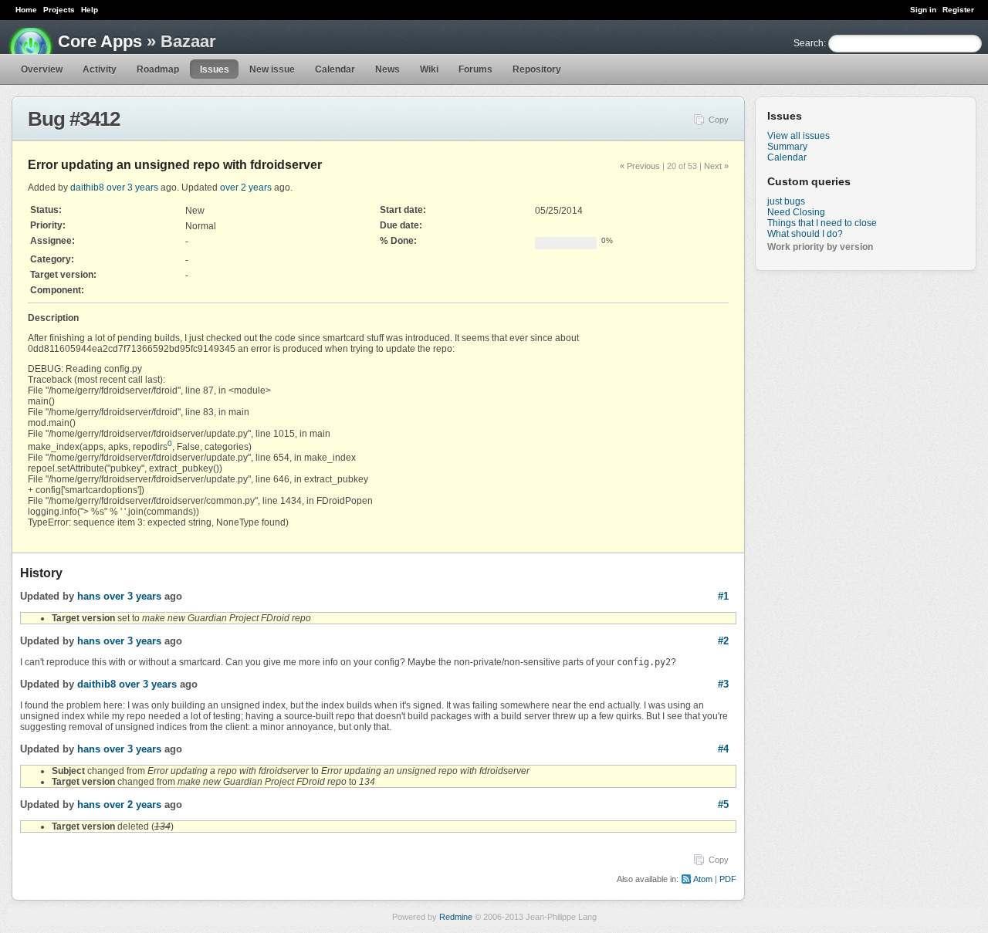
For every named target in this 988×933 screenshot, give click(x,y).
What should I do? (805, 233)
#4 (723, 749)
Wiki (429, 69)
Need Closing (796, 212)
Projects (59, 9)
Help (89, 9)
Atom (702, 879)
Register (958, 9)
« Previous (640, 166)
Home (26, 9)
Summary (787, 146)
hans (88, 596)
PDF (727, 879)
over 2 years (246, 187)
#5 (723, 804)
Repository (537, 69)
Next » (716, 166)
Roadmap (158, 69)
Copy (719, 119)
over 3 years (132, 187)
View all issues (798, 135)
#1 (723, 596)
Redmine (455, 916)
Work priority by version (820, 247)
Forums (475, 69)
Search (808, 43)
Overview (42, 69)
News (387, 69)
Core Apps (100, 41)
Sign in (923, 9)
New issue (272, 69)
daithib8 (87, 187)
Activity (100, 69)
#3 (723, 684)
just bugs (786, 201)
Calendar (335, 69)
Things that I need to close (822, 223)
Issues (214, 69)
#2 (723, 641)
